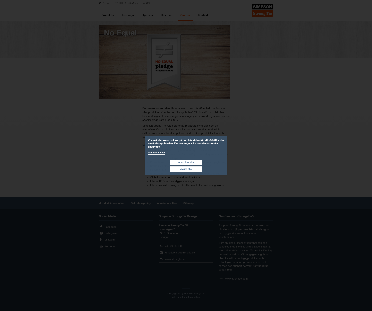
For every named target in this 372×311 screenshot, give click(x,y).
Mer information (156, 152)
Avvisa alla (186, 169)
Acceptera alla (186, 162)
